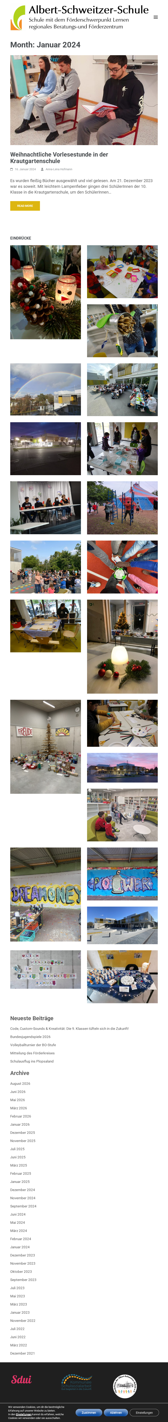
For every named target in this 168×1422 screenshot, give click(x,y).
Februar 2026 (20, 1116)
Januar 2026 (20, 1124)
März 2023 (18, 1304)
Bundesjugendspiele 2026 (30, 1037)
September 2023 (23, 1280)
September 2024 (23, 1206)
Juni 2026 (18, 1092)
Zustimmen (89, 1412)
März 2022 (18, 1345)
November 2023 (22, 1263)
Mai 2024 (17, 1222)
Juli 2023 (17, 1288)
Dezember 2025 (22, 1133)
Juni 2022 (18, 1337)
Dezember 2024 (22, 1190)
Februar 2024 (20, 1239)
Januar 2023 (20, 1312)
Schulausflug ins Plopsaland (32, 1061)
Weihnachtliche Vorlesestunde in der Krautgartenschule (59, 158)
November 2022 (22, 1321)
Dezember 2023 (22, 1255)
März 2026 (18, 1108)
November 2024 (22, 1198)
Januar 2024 (20, 1247)
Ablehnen (116, 1412)
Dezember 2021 (22, 1353)
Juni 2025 (18, 1157)
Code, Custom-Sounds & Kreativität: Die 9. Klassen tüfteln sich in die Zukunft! (69, 1029)
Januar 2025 (20, 1182)
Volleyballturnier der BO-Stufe (33, 1045)
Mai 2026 (17, 1100)
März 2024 (18, 1231)
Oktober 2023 (21, 1272)
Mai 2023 (17, 1296)
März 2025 (18, 1165)
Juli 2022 (17, 1329)
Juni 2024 (18, 1214)
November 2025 (22, 1141)
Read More (25, 205)
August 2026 (20, 1084)
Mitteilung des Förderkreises (32, 1053)
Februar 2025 (20, 1173)
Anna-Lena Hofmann (59, 169)
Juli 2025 (17, 1149)
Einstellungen (24, 1414)
